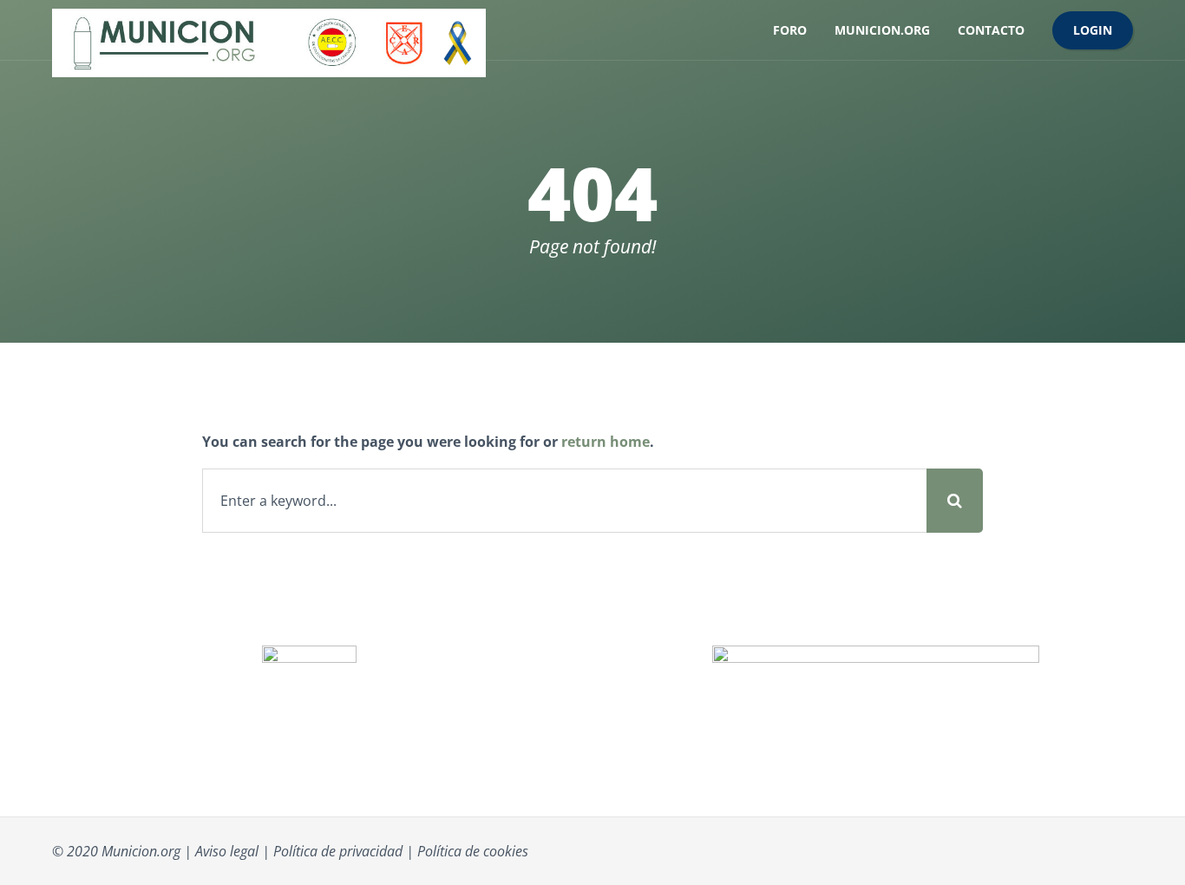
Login (1092, 30)
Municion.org (882, 30)
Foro (790, 30)
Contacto (991, 30)
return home (605, 441)
